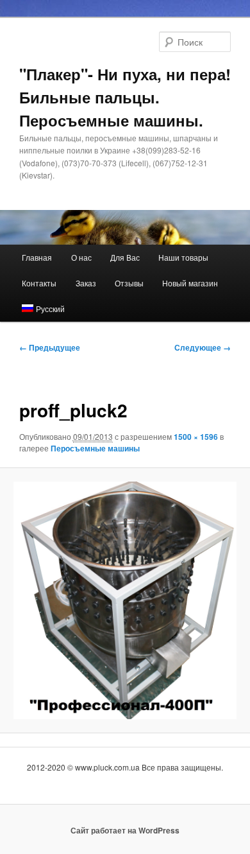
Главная (37, 257)
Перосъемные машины (95, 448)
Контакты (39, 282)
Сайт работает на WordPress (125, 830)
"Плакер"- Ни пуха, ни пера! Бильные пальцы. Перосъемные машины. (125, 97)
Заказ (86, 282)
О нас (81, 257)
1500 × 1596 (196, 436)
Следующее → (202, 347)
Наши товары (183, 257)
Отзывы (129, 282)
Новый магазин (190, 282)
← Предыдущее (49, 347)
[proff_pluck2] (124, 600)
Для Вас (125, 257)
